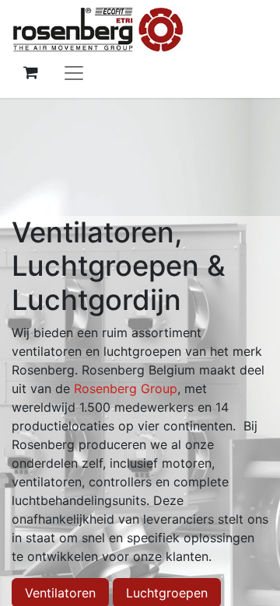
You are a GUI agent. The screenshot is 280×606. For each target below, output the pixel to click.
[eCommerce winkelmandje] (30, 72)
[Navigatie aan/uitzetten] (74, 72)
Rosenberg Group (125, 388)
